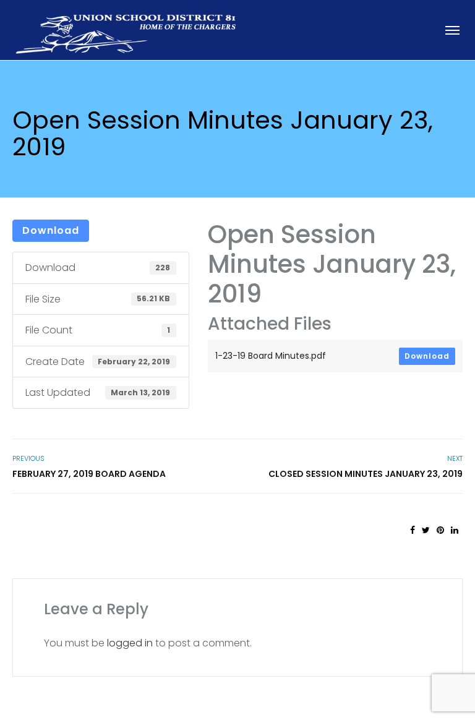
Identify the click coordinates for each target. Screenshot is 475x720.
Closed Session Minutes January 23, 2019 (365, 474)
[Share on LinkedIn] (454, 530)
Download (50, 230)
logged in (130, 643)
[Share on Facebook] (412, 530)
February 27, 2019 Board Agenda (89, 474)
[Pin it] (440, 530)
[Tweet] (426, 530)
